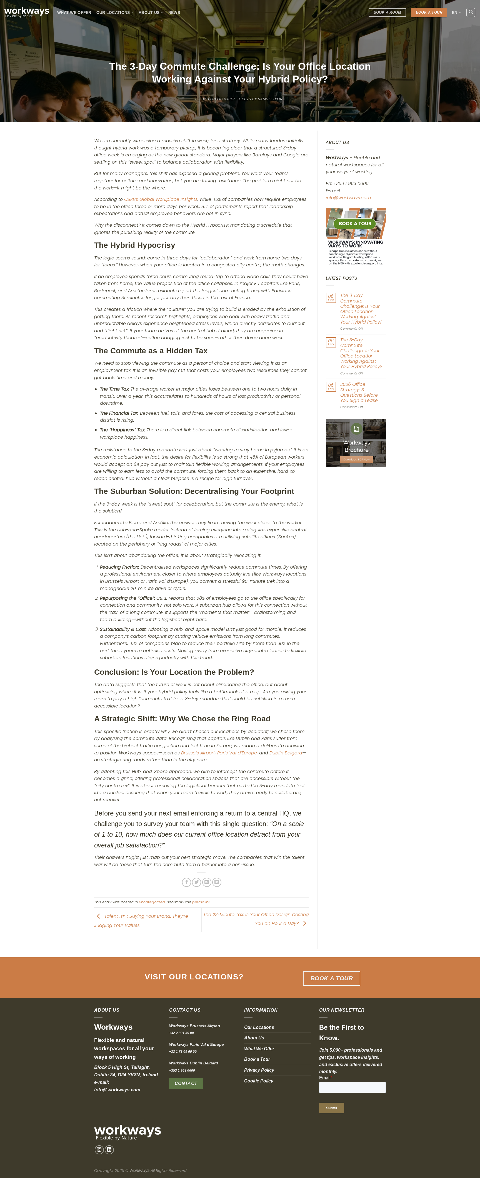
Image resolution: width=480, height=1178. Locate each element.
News (174, 12)
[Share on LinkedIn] (216, 882)
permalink (201, 902)
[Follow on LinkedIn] (109, 1149)
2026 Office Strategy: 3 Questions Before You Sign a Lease (359, 392)
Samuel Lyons (271, 99)
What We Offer (74, 12)
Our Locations (113, 12)
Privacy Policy (259, 1070)
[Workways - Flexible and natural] (26, 12)
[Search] (470, 12)
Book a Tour (257, 1059)
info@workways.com (348, 197)
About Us (149, 12)
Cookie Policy (258, 1081)
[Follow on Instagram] (99, 1149)
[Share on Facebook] (186, 882)
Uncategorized (152, 902)
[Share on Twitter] (196, 882)
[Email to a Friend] (206, 882)
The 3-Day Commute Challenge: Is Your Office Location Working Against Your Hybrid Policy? (361, 309)
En (455, 12)
